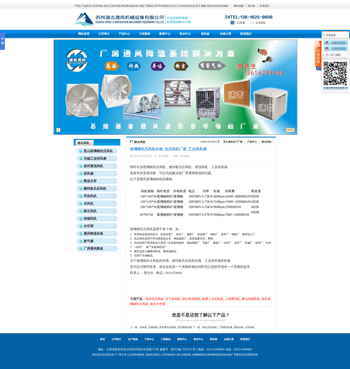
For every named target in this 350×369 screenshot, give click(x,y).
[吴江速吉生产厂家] (84, 28)
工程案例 (144, 33)
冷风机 (88, 203)
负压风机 (107, 354)
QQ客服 (240, 22)
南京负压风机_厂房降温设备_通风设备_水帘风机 (228, 327)
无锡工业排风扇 (95, 158)
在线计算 (225, 33)
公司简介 (104, 33)
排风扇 (88, 173)
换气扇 (88, 241)
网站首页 (84, 33)
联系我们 (264, 5)
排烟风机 (90, 218)
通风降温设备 (93, 233)
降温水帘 (90, 181)
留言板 (251, 5)
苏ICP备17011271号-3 (184, 349)
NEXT (290, 130)
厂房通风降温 (93, 248)
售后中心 (185, 33)
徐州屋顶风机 (93, 166)
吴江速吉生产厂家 (233, 141)
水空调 (88, 226)
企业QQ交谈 (338, 42)
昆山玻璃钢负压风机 (98, 151)
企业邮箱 (260, 22)
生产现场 (133, 339)
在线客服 (331, 35)
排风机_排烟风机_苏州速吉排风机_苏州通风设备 (166, 327)
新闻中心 (165, 33)
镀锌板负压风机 (95, 188)
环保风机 (90, 196)
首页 (102, 339)
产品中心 (124, 33)
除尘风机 (90, 211)
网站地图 (238, 5)
